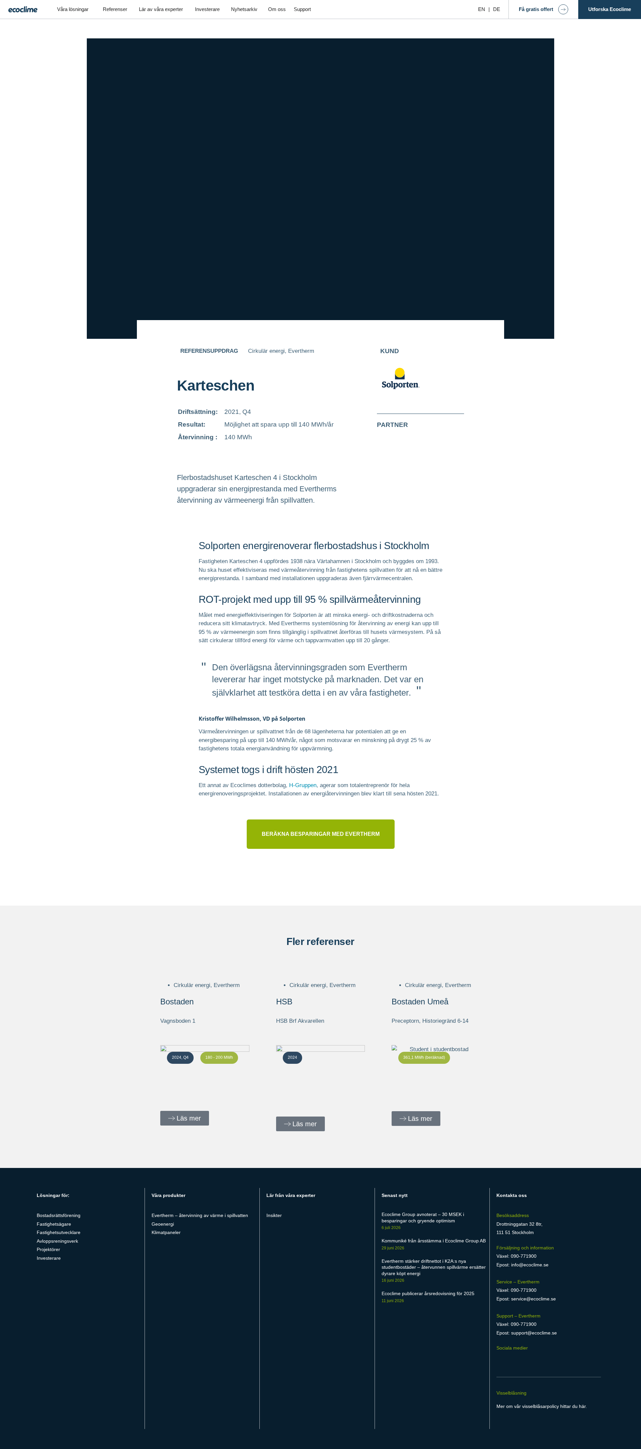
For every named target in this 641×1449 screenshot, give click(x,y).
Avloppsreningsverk (57, 1241)
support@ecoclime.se (534, 1333)
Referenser (115, 9)
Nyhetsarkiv (244, 9)
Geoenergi (163, 1224)
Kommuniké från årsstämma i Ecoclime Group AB (434, 1240)
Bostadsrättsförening (58, 1215)
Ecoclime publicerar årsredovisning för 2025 (428, 1293)
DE (496, 9)
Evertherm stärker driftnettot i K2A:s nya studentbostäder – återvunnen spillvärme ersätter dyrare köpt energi (434, 1267)
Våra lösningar (72, 9)
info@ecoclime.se (530, 1264)
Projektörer (48, 1249)
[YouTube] (538, 1361)
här (582, 1406)
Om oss (277, 9)
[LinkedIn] (513, 1361)
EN (481, 9)
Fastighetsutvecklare (58, 1232)
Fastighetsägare (54, 1224)
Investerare (207, 9)
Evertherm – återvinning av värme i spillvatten (200, 1215)
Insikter (274, 1215)
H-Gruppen (302, 785)
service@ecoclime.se (533, 1298)
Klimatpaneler (166, 1232)
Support (302, 9)
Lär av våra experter (161, 9)
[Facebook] (500, 1361)
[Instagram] (525, 1361)
